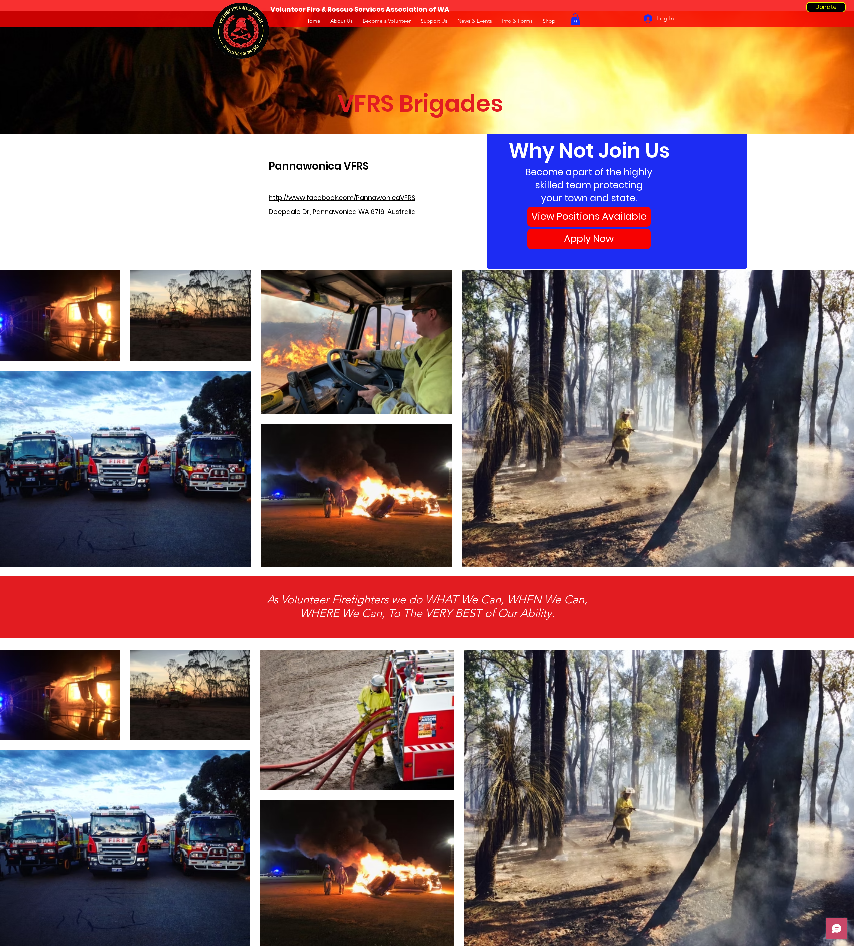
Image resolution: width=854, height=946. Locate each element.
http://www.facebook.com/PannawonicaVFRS (342, 197)
